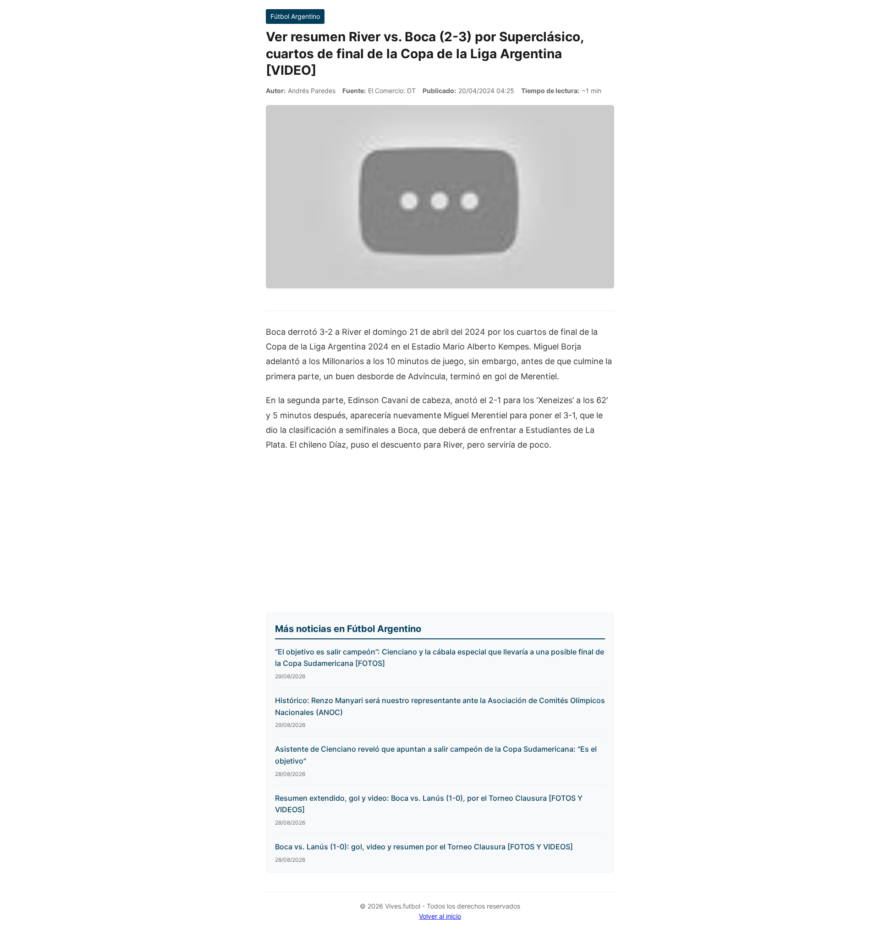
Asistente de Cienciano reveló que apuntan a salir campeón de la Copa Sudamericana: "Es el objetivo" (436, 754)
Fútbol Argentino (295, 16)
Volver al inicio (440, 916)
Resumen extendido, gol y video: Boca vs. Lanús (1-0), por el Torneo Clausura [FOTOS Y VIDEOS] (429, 804)
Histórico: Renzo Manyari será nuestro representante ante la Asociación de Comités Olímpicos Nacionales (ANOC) (440, 706)
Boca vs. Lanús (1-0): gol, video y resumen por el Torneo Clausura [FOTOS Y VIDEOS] (424, 846)
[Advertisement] (440, 528)
